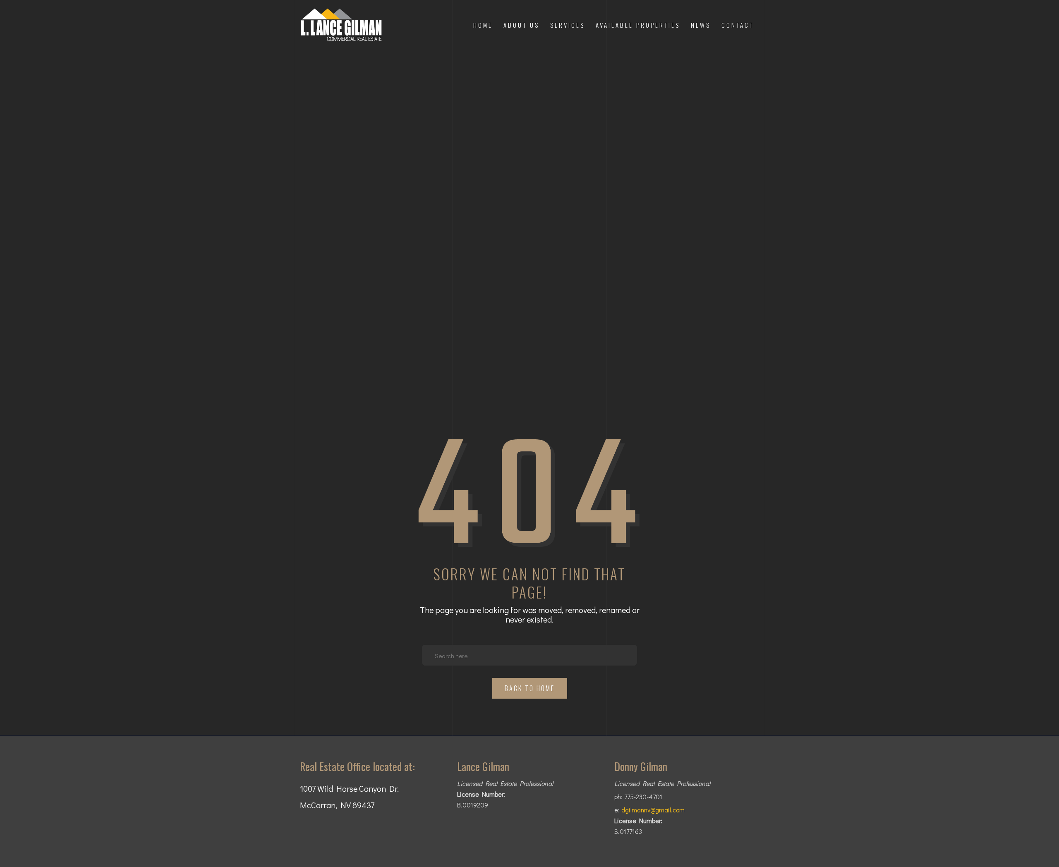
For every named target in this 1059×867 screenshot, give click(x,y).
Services (567, 24)
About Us (521, 24)
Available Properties (638, 24)
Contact (737, 24)
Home (483, 24)
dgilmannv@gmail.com (653, 810)
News (701, 24)
